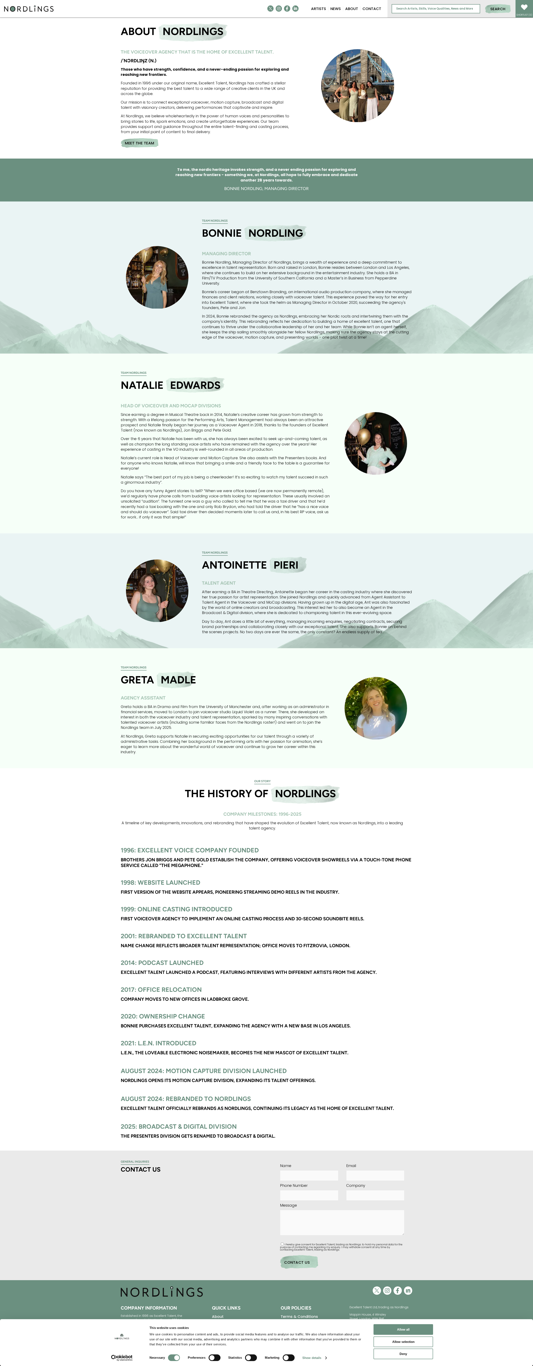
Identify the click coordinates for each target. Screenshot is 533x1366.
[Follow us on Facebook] (287, 8)
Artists (318, 8)
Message (288, 1205)
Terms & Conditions (299, 1316)
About (351, 8)
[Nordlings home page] (29, 11)
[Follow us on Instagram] (279, 8)
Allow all (403, 1329)
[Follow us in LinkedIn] (295, 8)
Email (351, 1165)
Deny (403, 1354)
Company (355, 1185)
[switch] (214, 1357)
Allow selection (403, 1341)
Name (285, 1165)
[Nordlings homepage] (162, 1296)
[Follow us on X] (270, 8)
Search (498, 8)
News (335, 8)
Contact (371, 8)
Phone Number (294, 1185)
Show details (311, 1358)
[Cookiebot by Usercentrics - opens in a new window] (122, 1358)
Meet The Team (139, 143)
